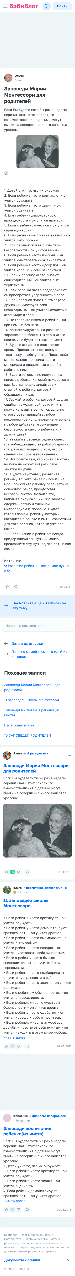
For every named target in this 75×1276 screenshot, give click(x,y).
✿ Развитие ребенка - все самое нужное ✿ (36, 568)
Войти (62, 6)
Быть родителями (19, 725)
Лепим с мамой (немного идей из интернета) (39, 654)
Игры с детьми (37, 753)
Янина (17, 753)
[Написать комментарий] (37, 625)
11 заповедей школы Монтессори (31, 700)
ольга (17, 887)
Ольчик (20, 75)
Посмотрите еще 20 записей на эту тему (39, 605)
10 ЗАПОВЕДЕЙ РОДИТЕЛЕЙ (27, 735)
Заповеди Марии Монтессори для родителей (36, 768)
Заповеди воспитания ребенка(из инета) (27, 1131)
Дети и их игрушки (27, 643)
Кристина (20, 1116)
